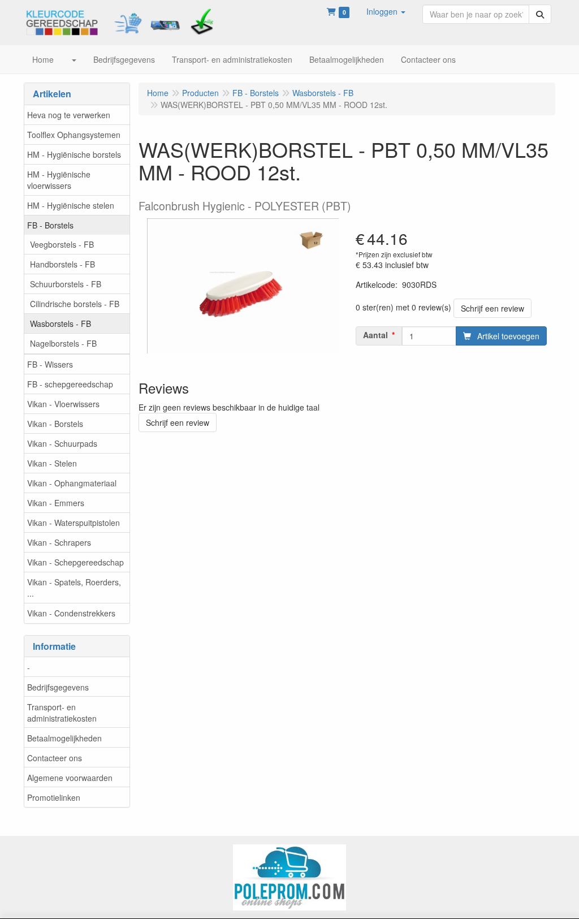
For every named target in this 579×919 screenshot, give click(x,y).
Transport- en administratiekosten (62, 712)
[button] (386, 11)
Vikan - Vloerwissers (63, 403)
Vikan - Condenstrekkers (71, 613)
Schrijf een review (492, 308)
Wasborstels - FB (60, 323)
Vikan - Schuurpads (62, 443)
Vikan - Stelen (52, 463)
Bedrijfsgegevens (58, 687)
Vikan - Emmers (55, 502)
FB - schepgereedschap (70, 384)
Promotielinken (53, 797)
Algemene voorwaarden (70, 777)
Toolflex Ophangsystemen (73, 134)
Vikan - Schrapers (59, 542)
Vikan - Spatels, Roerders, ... (74, 587)
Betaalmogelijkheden (64, 738)
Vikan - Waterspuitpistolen (73, 522)
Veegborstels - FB (62, 244)
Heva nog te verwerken (68, 114)
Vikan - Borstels (55, 423)
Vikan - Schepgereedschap (75, 562)
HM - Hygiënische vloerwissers (58, 180)
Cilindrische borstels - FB (74, 303)
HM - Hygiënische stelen (70, 205)
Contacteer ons (54, 757)
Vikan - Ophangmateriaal (71, 483)
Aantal (375, 335)
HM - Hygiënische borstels (74, 154)
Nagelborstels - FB (63, 343)
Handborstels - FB (62, 264)
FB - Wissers (50, 364)
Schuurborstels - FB (65, 284)
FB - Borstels (50, 225)
